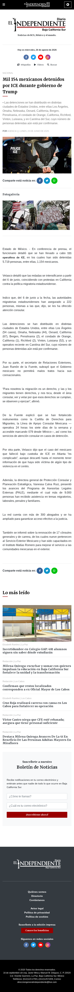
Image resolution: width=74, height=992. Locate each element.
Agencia (12, 131)
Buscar (53, 65)
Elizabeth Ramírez (11, 644)
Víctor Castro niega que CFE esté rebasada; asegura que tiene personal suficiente (33, 721)
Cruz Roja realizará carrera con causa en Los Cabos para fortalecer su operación (35, 704)
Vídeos (40, 65)
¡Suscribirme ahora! (37, 814)
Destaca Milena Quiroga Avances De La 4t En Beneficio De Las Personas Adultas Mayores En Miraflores (37, 740)
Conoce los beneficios (37, 930)
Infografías (25, 65)
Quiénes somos (37, 891)
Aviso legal (37, 908)
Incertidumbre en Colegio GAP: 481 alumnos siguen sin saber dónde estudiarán (35, 650)
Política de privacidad (37, 912)
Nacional (8, 73)
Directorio (37, 896)
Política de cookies (37, 916)
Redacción (8, 661)
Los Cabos (19, 681)
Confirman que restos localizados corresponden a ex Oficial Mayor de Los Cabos (36, 687)
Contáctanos (37, 900)
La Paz (24, 644)
